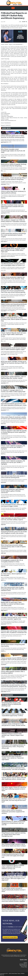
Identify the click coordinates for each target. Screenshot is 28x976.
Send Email (6, 114)
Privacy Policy (24, 966)
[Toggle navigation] (13, 8)
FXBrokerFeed (17, 53)
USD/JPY (5, 61)
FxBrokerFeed (4, 99)
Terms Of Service (23, 965)
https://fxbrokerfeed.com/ (10, 120)
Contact (25, 962)
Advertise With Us (23, 964)
